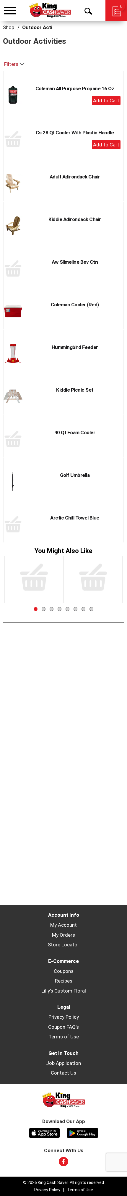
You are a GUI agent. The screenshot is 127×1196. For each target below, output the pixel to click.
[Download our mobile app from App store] (44, 1132)
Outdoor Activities (43, 27)
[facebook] (63, 1163)
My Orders (63, 935)
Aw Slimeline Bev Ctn (75, 262)
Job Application (63, 1063)
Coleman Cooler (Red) (75, 305)
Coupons (64, 971)
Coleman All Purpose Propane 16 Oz (74, 88)
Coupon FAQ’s (63, 1027)
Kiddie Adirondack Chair (74, 219)
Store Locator (63, 945)
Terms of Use (63, 1037)
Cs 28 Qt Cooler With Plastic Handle (75, 133)
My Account (63, 925)
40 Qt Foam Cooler (74, 432)
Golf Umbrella (75, 475)
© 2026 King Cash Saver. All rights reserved (63, 1182)
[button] (106, 100)
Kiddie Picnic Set (74, 390)
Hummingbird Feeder (75, 347)
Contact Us (63, 1073)
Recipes (63, 981)
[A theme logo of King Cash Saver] (50, 10)
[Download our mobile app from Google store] (82, 1132)
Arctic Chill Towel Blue (74, 518)
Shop (8, 27)
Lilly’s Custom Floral (63, 991)
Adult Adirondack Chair (75, 177)
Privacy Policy (63, 1017)
